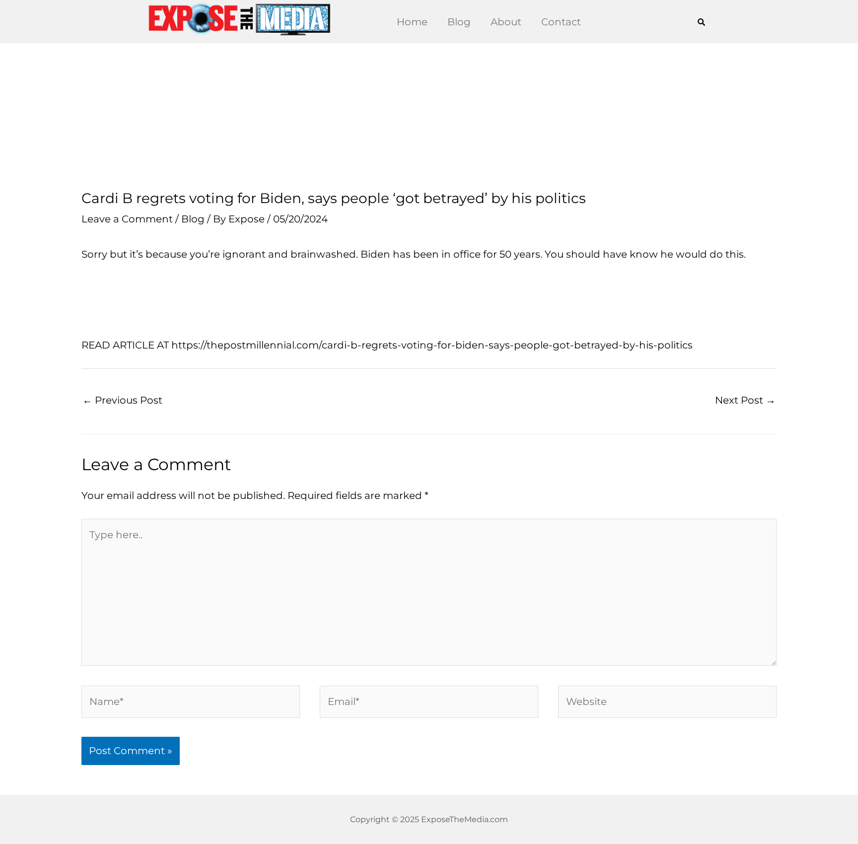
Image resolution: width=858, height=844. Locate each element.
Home (412, 22)
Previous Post (122, 400)
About (506, 22)
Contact (561, 22)
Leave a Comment (127, 219)
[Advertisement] (429, 116)
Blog (459, 22)
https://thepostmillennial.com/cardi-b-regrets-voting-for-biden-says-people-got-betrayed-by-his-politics (431, 345)
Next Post (745, 400)
